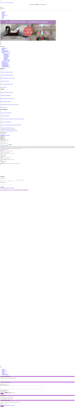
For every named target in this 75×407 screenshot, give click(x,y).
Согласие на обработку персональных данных (7, 405)
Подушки (3, 61)
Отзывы (3, 17)
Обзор (6, 392)
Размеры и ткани (4, 370)
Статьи (3, 371)
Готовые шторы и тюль (5, 64)
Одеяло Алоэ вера (2, 163)
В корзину (10, 144)
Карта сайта (4, 372)
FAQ (2, 16)
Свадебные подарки (5, 65)
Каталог (3, 12)
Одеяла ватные (6, 58)
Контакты (3, 15)
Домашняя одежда (4, 51)
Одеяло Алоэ (2, 146)
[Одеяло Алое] (2, 136)
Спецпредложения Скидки (6, 66)
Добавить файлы (2, 392)
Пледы (3, 49)
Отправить (2, 393)
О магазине (3, 11)
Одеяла (3, 52)
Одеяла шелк (6, 57)
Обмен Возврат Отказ (5, 374)
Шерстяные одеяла (6, 54)
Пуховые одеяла (6, 53)
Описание (2, 145)
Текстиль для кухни (5, 63)
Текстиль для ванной (5, 50)
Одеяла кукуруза (6, 56)
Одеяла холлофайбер (7, 60)
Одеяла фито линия (7, 59)
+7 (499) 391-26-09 (43, 4)
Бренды (3, 13)
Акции (3, 14)
